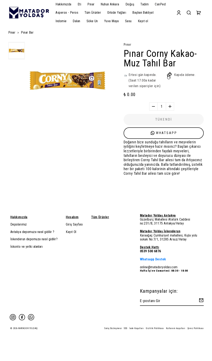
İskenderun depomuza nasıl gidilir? (34, 239)
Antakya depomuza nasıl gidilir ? (32, 232)
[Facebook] (22, 317)
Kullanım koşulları (175, 328)
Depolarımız (18, 224)
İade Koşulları (136, 328)
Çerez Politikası (195, 328)
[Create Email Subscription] (201, 301)
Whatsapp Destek (153, 259)
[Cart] (199, 13)
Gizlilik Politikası (155, 328)
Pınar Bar (27, 32)
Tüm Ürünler (100, 217)
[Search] (189, 13)
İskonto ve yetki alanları (26, 247)
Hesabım (72, 217)
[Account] (179, 13)
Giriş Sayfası (74, 224)
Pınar (11, 32)
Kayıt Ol (71, 232)
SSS (125, 328)
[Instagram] (13, 317)
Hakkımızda (19, 217)
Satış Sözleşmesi (113, 328)
